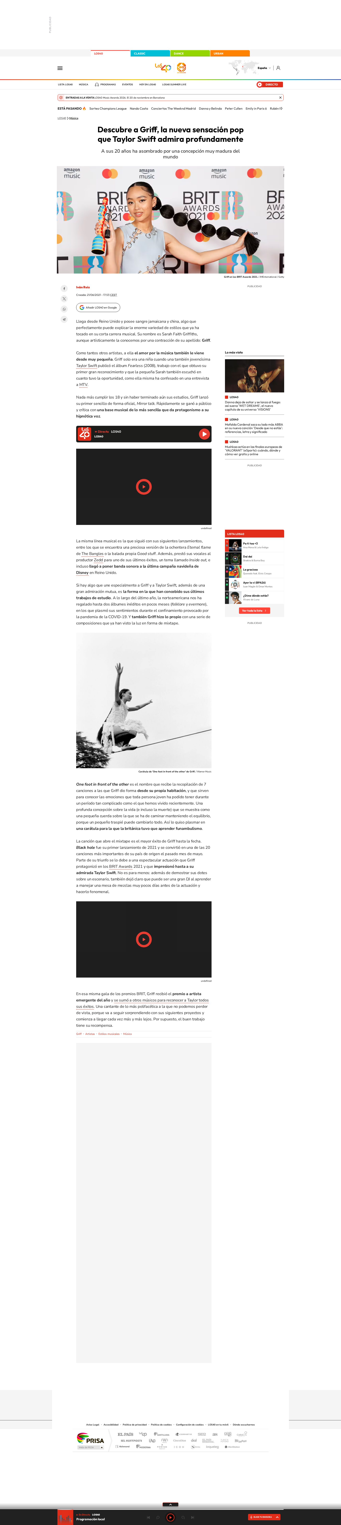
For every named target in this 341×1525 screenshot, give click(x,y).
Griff (79, 1034)
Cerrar (280, 97)
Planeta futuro (223, 1439)
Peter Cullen (234, 108)
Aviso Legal (92, 1424)
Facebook (64, 288)
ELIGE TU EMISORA (263, 1517)
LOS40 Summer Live (174, 84)
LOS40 (98, 53)
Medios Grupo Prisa (90, 1447)
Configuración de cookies (190, 1424)
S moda (195, 1445)
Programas (108, 84)
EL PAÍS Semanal (208, 1439)
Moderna (142, 1445)
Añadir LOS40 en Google (101, 307)
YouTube (162, 1382)
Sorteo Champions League (108, 108)
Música (83, 84)
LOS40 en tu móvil (218, 1424)
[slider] (170, 1509)
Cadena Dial (194, 1439)
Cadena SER (201, 1434)
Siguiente (192, 1517)
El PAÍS (125, 1434)
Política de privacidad (135, 1424)
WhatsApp (64, 309)
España (262, 68)
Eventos (127, 84)
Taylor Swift (86, 365)
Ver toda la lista (252, 610)
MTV (83, 384)
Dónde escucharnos (244, 1424)
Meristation (232, 1445)
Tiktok (155, 1382)
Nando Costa (139, 108)
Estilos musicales (109, 1034)
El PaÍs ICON (179, 1445)
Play (170, 1517)
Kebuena (237, 1439)
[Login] (278, 67)
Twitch (186, 1382)
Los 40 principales (144, 1434)
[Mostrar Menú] (62, 68)
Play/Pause (144, 487)
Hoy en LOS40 (147, 84)
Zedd (98, 560)
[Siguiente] (282, 108)
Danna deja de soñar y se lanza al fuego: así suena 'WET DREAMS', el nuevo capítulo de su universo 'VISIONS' (253, 405)
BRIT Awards (120, 866)
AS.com (213, 1434)
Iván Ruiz (83, 287)
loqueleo (213, 1445)
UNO (152, 1439)
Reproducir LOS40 (204, 434)
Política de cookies (161, 1424)
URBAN (218, 53)
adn (226, 1434)
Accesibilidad (111, 1424)
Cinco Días (179, 1439)
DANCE (179, 53)
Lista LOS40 (65, 84)
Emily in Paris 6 (256, 108)
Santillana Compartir (184, 1434)
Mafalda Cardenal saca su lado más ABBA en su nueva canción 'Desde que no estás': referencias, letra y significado (254, 428)
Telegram (64, 319)
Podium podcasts (162, 1445)
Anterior (148, 1517)
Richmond (123, 1445)
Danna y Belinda (210, 108)
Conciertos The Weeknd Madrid (173, 108)
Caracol (241, 1434)
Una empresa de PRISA (90, 1437)
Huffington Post (130, 1439)
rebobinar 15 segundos (158, 1517)
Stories (194, 1382)
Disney (82, 572)
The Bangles (93, 553)
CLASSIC (139, 53)
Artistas (90, 1034)
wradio (164, 1439)
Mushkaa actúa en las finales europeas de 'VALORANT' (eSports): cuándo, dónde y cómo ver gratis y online (253, 450)
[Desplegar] (170, 1504)
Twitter (64, 298)
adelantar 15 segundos (183, 1517)
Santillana (163, 1434)
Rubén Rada (278, 108)
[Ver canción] (235, 545)
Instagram (147, 1382)
